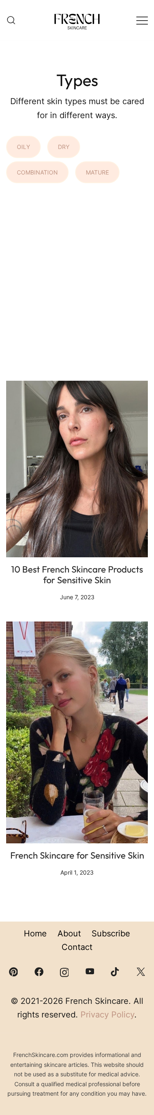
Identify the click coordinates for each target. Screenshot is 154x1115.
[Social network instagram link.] (64, 971)
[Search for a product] (11, 21)
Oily (23, 146)
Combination (37, 172)
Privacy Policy (107, 1015)
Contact (77, 947)
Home (35, 933)
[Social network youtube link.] (89, 971)
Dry (63, 146)
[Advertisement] (77, 287)
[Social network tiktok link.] (115, 971)
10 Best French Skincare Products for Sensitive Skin (77, 574)
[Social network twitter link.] (140, 971)
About (69, 933)
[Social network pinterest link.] (13, 971)
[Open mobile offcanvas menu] (142, 21)
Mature (97, 172)
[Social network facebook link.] (39, 971)
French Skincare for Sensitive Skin (77, 855)
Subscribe (111, 933)
